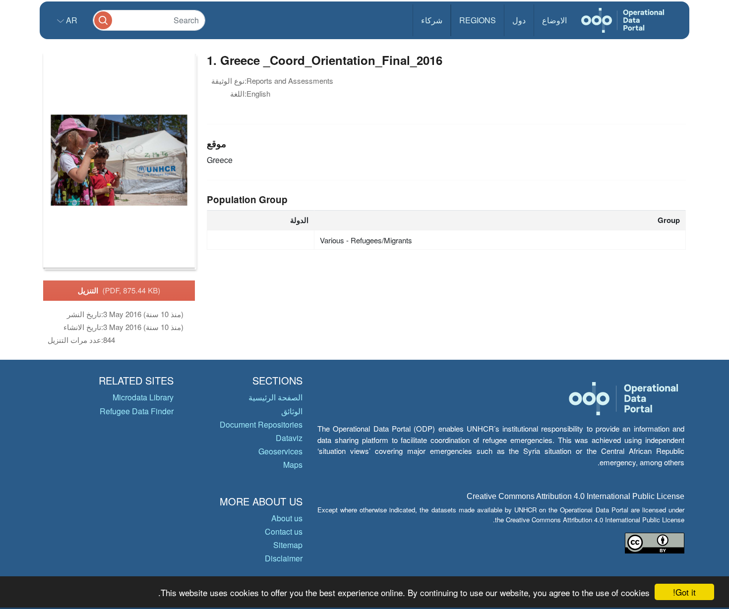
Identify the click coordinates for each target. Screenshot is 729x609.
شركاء (431, 20)
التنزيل (119, 290)
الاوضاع (554, 20)
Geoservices (280, 451)
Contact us (284, 531)
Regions (477, 20)
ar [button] (70, 20)
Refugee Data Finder (137, 411)
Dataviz (289, 437)
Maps (293, 464)
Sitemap (288, 545)
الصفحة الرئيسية (275, 397)
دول (519, 20)
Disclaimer (284, 558)
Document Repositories (261, 424)
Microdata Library (143, 397)
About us (287, 518)
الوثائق (292, 411)
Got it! (684, 592)
